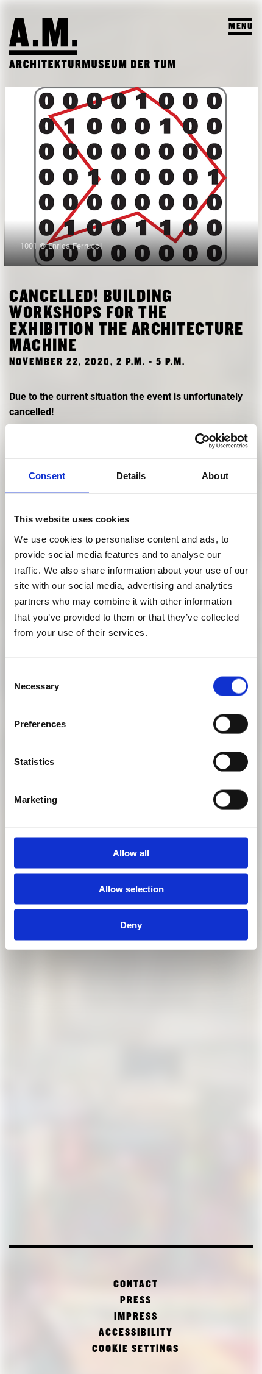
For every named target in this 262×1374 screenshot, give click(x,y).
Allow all (131, 853)
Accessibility (136, 1332)
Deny (131, 924)
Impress (136, 1317)
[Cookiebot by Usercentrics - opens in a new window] (194, 441)
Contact (135, 1284)
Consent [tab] (47, 475)
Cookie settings (135, 1349)
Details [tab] (131, 475)
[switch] (230, 724)
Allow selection (131, 888)
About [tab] (215, 475)
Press (136, 1300)
